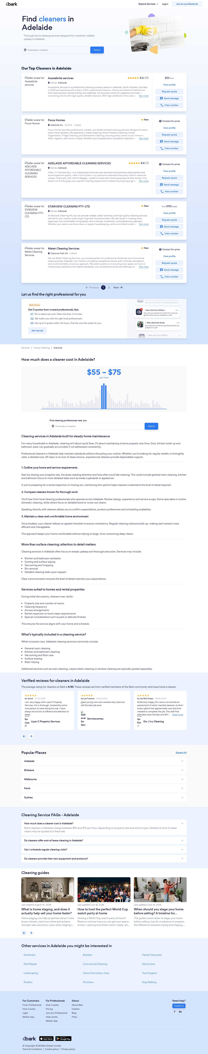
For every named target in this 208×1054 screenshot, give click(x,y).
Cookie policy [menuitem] (52, 1049)
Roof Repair (30, 964)
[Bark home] (11, 4)
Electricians (148, 964)
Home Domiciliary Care (96, 973)
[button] (104, 92)
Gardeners (30, 954)
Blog (74, 1012)
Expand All (181, 752)
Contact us (179, 1005)
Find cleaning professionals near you (68, 421)
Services (25, 347)
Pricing (49, 1008)
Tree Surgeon (149, 973)
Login (25, 1012)
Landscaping (31, 973)
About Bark (77, 1004)
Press (74, 1016)
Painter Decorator (152, 954)
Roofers (28, 982)
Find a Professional (31, 1004)
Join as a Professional (56, 1012)
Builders (87, 954)
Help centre (52, 1016)
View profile (169, 84)
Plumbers (88, 982)
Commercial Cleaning (95, 964)
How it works (28, 1008)
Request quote (169, 91)
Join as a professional (187, 3)
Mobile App (28, 1016)
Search (97, 49)
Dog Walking (149, 982)
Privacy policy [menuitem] (68, 1049)
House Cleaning (42, 347)
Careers (76, 1008)
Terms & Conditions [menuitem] (32, 1049)
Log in (165, 4)
